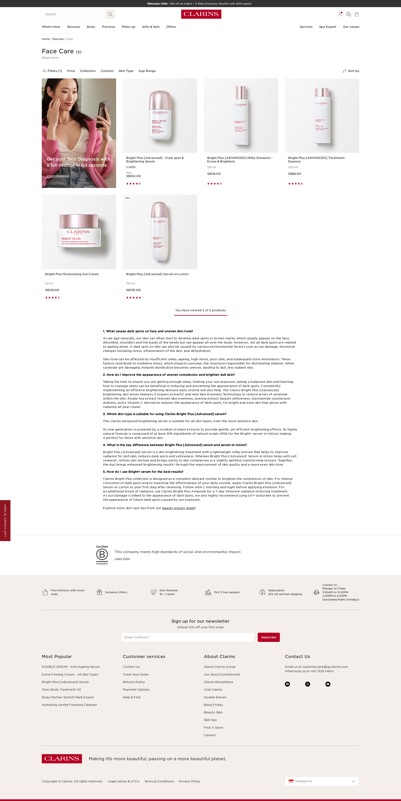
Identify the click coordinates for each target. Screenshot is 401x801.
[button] (50, 58)
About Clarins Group (220, 666)
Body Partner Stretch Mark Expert (68, 697)
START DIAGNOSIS (58, 176)
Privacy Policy (189, 781)
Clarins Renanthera (218, 682)
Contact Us (131, 666)
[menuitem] (340, 14)
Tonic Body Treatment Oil (61, 689)
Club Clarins (213, 689)
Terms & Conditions (159, 781)
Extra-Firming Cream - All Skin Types (70, 674)
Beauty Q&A (213, 712)
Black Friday (213, 704)
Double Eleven (215, 697)
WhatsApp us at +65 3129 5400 (309, 671)
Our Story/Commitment (222, 674)
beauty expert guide (178, 508)
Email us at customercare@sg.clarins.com (316, 666)
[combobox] (322, 781)
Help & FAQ (131, 697)
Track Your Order (136, 674)
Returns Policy (134, 682)
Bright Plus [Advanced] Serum (65, 682)
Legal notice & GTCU (123, 781)
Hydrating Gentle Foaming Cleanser (69, 704)
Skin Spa (210, 720)
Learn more (122, 558)
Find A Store (213, 727)
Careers (210, 735)
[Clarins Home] (201, 14)
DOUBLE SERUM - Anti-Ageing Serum (71, 666)
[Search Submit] (110, 14)
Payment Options (136, 689)
